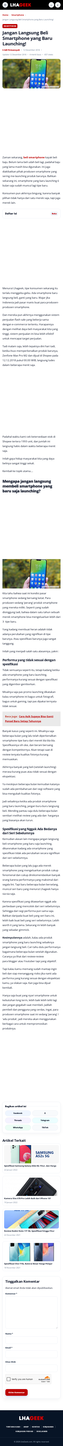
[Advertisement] (31, 122)
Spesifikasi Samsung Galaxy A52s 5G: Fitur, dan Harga (30, 1165)
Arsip (26, 1427)
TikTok (45, 1127)
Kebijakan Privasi (24, 1431)
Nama (9, 1333)
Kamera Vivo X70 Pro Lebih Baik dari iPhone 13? (27, 1198)
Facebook (17, 1113)
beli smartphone (34, 157)
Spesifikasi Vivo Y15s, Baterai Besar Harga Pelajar (28, 1263)
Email (8, 1347)
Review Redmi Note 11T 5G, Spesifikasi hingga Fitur (29, 1231)
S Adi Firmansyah (11, 50)
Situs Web (10, 1361)
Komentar (11, 1293)
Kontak (36, 1427)
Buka (54, 213)
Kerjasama (48, 1427)
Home (5, 15)
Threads (18, 1120)
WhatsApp (18, 1127)
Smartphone (17, 15)
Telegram (45, 1120)
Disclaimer (42, 1431)
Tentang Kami (13, 1427)
